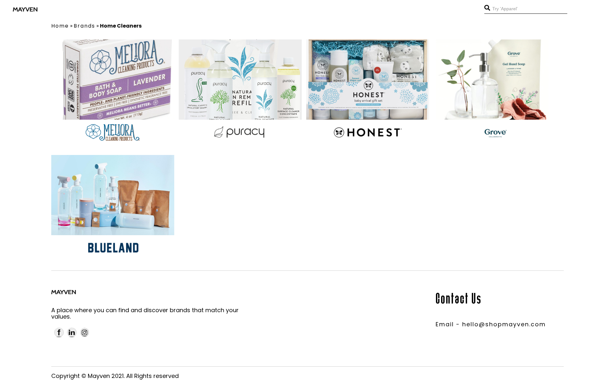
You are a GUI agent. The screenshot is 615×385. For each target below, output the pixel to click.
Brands (84, 26)
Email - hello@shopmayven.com (491, 324)
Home (60, 26)
